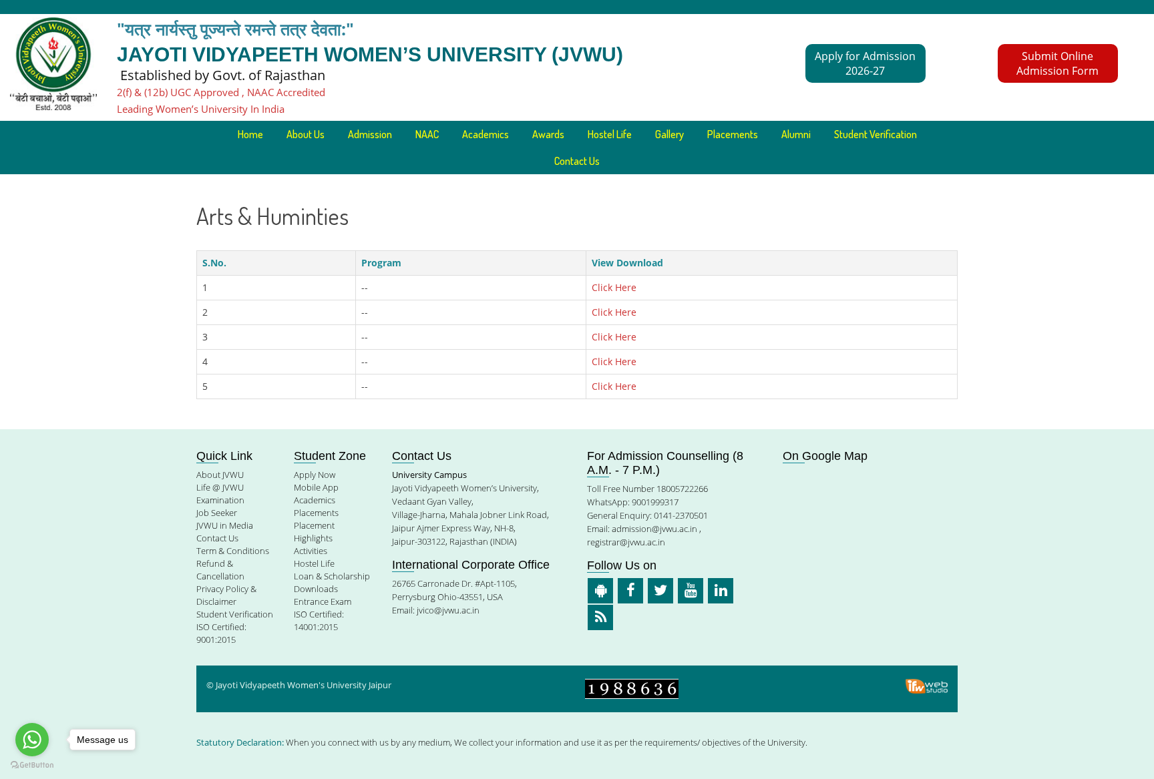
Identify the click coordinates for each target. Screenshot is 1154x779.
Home (250, 134)
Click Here (614, 287)
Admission (370, 134)
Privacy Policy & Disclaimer (226, 595)
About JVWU (220, 475)
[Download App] (600, 590)
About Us (305, 134)
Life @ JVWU (220, 487)
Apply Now (314, 475)
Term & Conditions (232, 551)
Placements (732, 134)
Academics (314, 500)
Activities (310, 551)
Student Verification (875, 134)
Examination (220, 500)
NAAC (427, 134)
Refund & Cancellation (220, 569)
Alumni (796, 134)
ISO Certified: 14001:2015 (319, 620)
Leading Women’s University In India (200, 108)
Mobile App (316, 487)
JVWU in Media (224, 525)
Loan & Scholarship (332, 576)
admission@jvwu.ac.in (654, 529)
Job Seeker (216, 513)
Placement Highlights (314, 531)
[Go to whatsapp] (32, 739)
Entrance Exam (322, 601)
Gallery (669, 134)
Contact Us (577, 161)
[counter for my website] (632, 688)
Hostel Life (610, 134)
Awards (548, 134)
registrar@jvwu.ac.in (626, 542)
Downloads (316, 589)
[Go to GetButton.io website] (32, 765)
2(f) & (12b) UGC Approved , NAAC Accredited (221, 92)
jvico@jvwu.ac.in (448, 610)
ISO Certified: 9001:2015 (221, 633)
